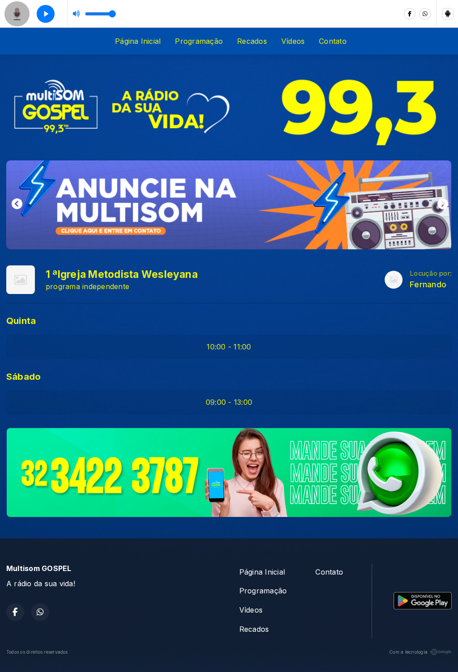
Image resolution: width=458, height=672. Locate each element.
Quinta (21, 320)
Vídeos (293, 41)
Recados (252, 41)
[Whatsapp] (425, 14)
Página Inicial (138, 41)
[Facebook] (410, 14)
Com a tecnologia (408, 652)
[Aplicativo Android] (448, 14)
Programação (199, 41)
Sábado (23, 376)
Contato (333, 41)
